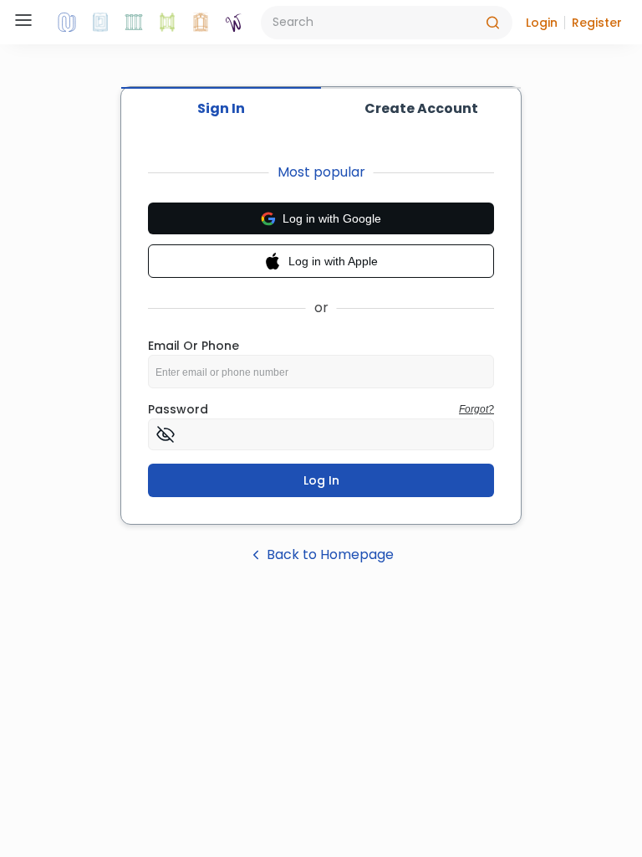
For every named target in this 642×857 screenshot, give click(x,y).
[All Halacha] (133, 22)
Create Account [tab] (421, 108)
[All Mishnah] (100, 22)
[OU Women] (234, 22)
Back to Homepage (330, 554)
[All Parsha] (167, 22)
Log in (321, 480)
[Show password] (165, 434)
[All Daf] (200, 22)
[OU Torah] (67, 22)
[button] (542, 23)
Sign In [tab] (221, 108)
